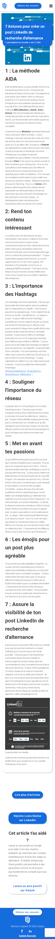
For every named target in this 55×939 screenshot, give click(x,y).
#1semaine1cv (34, 371)
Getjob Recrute (27, 935)
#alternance (25, 374)
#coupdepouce (12, 374)
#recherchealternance (16, 371)
